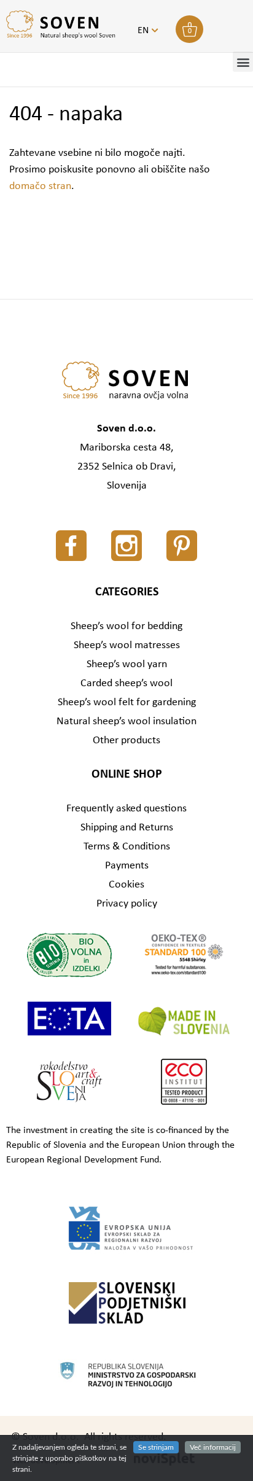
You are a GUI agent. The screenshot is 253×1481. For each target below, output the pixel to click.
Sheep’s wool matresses (127, 645)
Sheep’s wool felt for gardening (127, 702)
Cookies (126, 885)
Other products (126, 740)
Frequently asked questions (126, 808)
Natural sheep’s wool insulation (126, 721)
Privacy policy (126, 904)
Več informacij (213, 1447)
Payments (127, 866)
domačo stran (40, 186)
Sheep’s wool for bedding (126, 626)
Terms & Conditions (127, 847)
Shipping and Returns (126, 827)
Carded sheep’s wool (126, 683)
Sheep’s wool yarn (127, 664)
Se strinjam (156, 1447)
